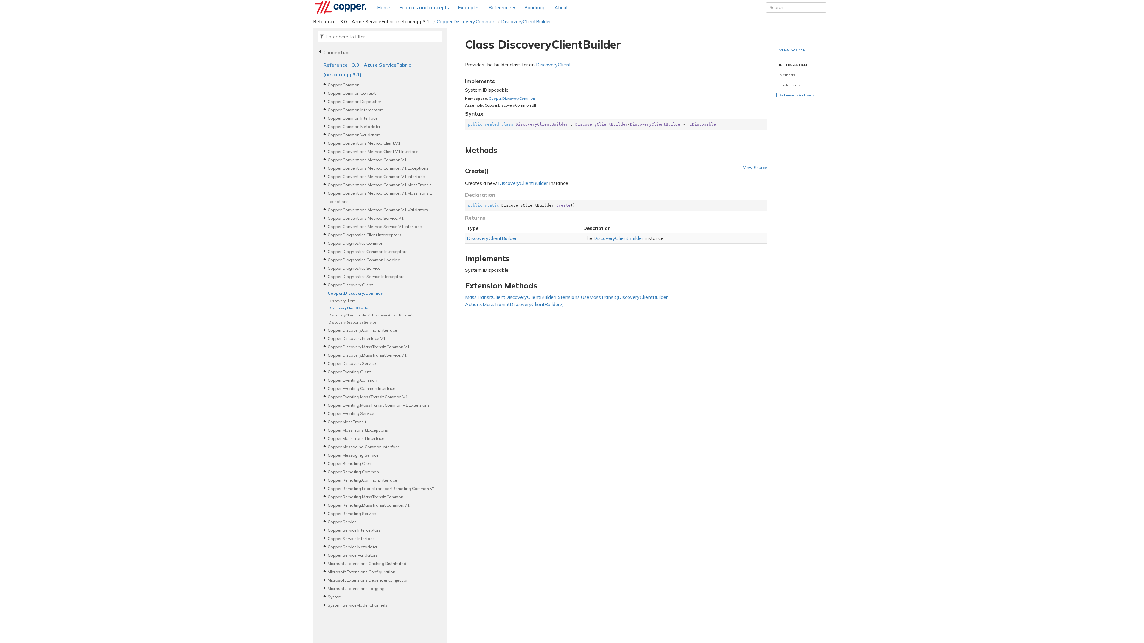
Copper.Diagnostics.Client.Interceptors (364, 235)
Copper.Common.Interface (353, 118)
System (335, 597)
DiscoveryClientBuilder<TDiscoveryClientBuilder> (371, 315)
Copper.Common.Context (352, 93)
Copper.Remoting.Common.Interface (362, 480)
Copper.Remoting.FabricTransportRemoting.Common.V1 (381, 488)
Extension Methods (797, 95)
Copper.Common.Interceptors (356, 110)
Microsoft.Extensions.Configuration (361, 572)
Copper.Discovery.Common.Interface (362, 330)
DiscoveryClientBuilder (526, 21)
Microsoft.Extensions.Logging (356, 588)
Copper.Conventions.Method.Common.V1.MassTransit (379, 185)
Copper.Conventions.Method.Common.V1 (367, 160)
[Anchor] (461, 150)
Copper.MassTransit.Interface (356, 438)
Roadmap (534, 7)
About (561, 7)
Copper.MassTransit (347, 421)
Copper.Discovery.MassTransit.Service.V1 (367, 355)
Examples (469, 7)
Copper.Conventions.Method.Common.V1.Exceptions (378, 168)
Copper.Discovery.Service (352, 363)
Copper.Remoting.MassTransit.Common (365, 497)
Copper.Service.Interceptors (354, 530)
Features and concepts (424, 7)
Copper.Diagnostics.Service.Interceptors (366, 276)
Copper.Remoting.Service (352, 513)
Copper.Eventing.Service (351, 413)
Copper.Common (344, 85)
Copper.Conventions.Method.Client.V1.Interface (373, 151)
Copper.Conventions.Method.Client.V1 (364, 143)
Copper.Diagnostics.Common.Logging (364, 260)
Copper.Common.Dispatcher (354, 101)
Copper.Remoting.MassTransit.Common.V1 (369, 505)
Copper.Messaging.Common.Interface (364, 447)
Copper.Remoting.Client (350, 463)
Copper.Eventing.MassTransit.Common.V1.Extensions (379, 405)
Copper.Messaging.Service (353, 455)
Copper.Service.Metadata (352, 547)
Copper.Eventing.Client (349, 371)
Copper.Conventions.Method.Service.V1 (366, 218)
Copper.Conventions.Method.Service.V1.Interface (375, 226)
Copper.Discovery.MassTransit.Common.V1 (369, 346)
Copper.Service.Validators (353, 555)
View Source (755, 167)
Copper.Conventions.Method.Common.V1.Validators (378, 210)
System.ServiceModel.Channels (357, 605)
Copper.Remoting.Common (353, 472)
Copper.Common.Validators (354, 135)
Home (383, 7)
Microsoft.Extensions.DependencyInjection (368, 580)
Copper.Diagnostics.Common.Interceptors (368, 251)
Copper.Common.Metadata (354, 126)
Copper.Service (342, 522)
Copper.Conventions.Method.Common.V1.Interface (376, 176)
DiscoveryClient (342, 301)
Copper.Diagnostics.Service (354, 268)
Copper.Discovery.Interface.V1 (357, 338)
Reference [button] (500, 7)
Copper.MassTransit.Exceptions (358, 430)
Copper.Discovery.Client (350, 285)
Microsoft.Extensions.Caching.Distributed (367, 563)
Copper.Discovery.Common (466, 21)
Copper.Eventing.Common (352, 380)
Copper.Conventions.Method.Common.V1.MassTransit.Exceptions (380, 197)
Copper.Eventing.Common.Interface (361, 388)
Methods (787, 75)
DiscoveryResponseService (353, 322)
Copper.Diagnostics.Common (355, 243)
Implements (790, 85)
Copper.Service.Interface (351, 538)
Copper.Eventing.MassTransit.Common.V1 (368, 396)
